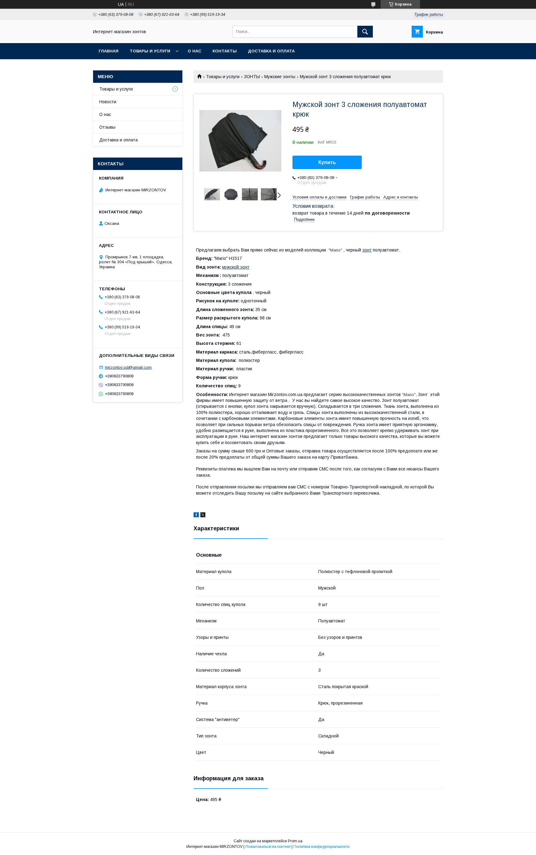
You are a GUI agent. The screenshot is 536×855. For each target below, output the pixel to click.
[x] (202, 515)
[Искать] (365, 32)
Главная (108, 51)
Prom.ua (295, 841)
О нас (194, 51)
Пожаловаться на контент (268, 846)
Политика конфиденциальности (321, 846)
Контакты (224, 51)
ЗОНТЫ (252, 76)
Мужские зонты (279, 76)
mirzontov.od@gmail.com (128, 367)
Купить (327, 162)
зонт (367, 249)
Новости (107, 101)
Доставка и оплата (271, 51)
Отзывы (107, 127)
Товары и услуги (150, 51)
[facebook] (196, 515)
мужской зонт (235, 267)
